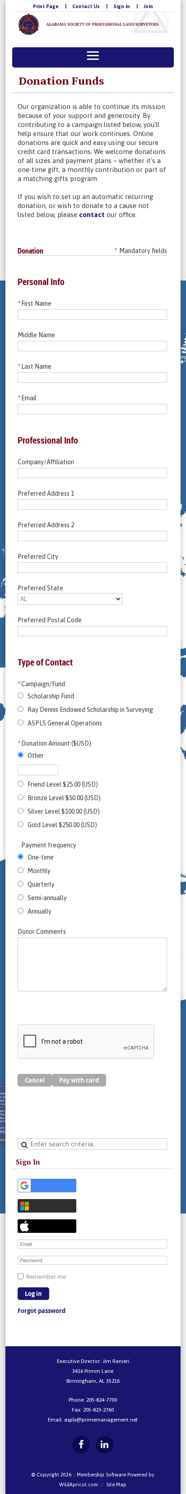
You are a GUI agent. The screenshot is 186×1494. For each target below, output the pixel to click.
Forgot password (41, 1311)
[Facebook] (81, 1444)
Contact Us (86, 6)
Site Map (116, 1484)
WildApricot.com (78, 1484)
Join (148, 6)
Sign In (121, 6)
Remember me (46, 1276)
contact (91, 214)
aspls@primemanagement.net (101, 1420)
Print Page (46, 6)
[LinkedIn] (104, 1444)
